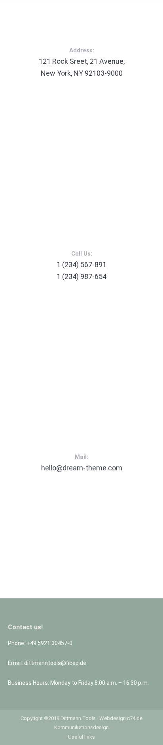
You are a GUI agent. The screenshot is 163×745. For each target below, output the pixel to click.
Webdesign (112, 718)
